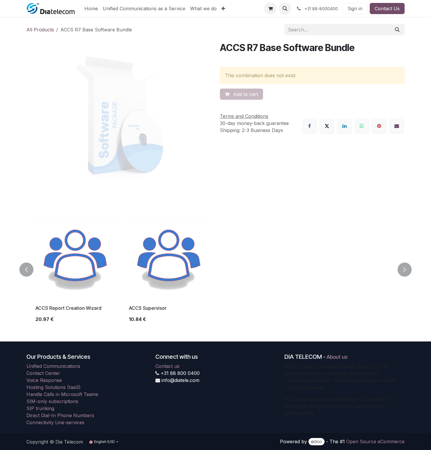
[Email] (397, 126)
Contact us (167, 366)
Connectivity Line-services (55, 422)
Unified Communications (53, 366)
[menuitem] (91, 8)
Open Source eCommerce (375, 441)
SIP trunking (40, 408)
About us (337, 357)
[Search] (397, 29)
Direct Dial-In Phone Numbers (60, 415)
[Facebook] (310, 126)
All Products (40, 30)
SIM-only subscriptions (52, 401)
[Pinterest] (379, 126)
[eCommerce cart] (270, 8)
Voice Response (44, 380)
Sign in (354, 8)
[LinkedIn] (344, 126)
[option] (215, 269)
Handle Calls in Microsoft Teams (62, 394)
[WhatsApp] (362, 126)
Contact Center (43, 373)
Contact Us (387, 8)
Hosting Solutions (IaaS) (53, 387)
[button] (285, 8)
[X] (327, 126)
